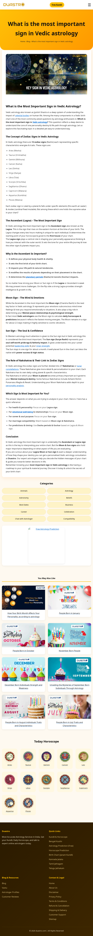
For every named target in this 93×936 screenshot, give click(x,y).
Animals (23, 491)
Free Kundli (57, 4)
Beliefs (69, 498)
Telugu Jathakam (56, 868)
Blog (28, 41)
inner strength (43, 346)
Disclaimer (54, 892)
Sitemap (52, 919)
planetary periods (34, 277)
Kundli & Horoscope (58, 837)
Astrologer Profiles (10, 892)
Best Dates (24, 505)
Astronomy (24, 498)
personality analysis (15, 385)
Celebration (69, 512)
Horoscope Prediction (59, 850)
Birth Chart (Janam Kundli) (61, 855)
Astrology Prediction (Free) (61, 845)
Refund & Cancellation (59, 905)
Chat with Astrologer (24, 518)
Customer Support (57, 914)
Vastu (4, 887)
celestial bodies (22, 115)
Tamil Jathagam (56, 863)
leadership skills (22, 346)
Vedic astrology (40, 122)
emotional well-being (22, 412)
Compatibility (69, 518)
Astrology (69, 491)
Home (22, 41)
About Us (53, 887)
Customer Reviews (10, 896)
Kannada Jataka (56, 859)
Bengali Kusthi (55, 841)
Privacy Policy (55, 896)
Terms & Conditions (58, 901)
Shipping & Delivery (58, 910)
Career (24, 512)
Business (69, 505)
